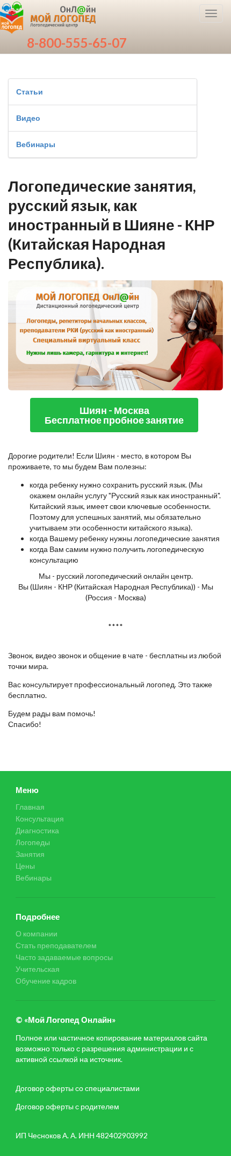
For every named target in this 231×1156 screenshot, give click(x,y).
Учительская (38, 968)
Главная (30, 807)
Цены (25, 865)
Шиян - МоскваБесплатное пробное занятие (114, 415)
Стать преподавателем (56, 945)
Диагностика (37, 830)
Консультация (40, 818)
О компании (36, 933)
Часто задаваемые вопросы (64, 957)
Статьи (29, 91)
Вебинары (35, 144)
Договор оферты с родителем (67, 1106)
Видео (28, 117)
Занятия (30, 854)
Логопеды (33, 842)
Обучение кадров (46, 980)
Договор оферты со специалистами (78, 1088)
